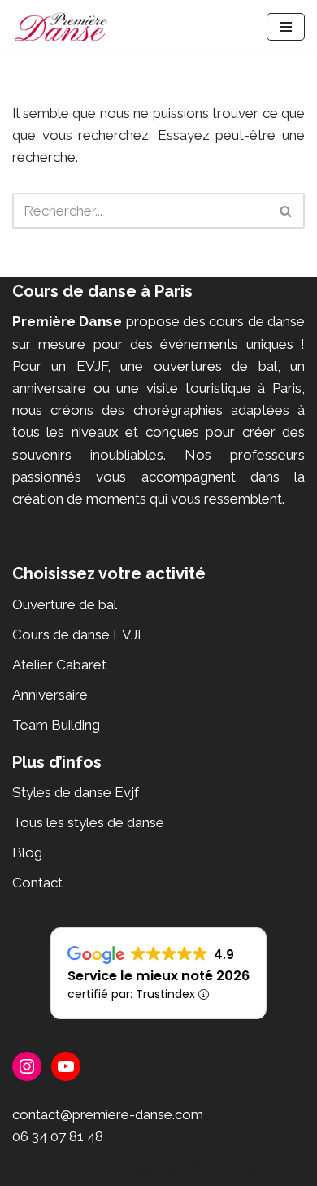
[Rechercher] (286, 211)
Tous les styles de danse (88, 822)
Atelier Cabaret (59, 664)
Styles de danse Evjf (75, 792)
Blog (27, 852)
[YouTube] (65, 1066)
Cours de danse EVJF (78, 634)
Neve (78, 1168)
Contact (37, 882)
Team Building (56, 725)
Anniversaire (50, 695)
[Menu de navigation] (286, 27)
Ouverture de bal (64, 604)
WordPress (222, 1168)
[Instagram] (26, 1066)
